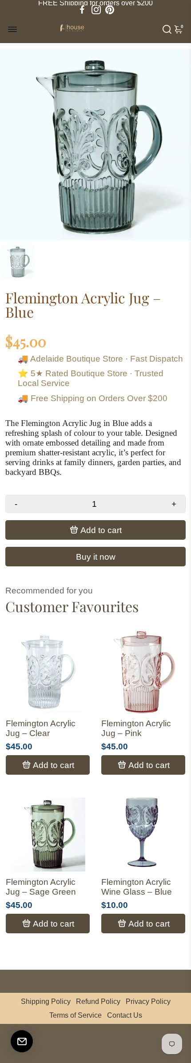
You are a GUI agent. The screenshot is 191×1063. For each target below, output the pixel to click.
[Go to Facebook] (82, 9)
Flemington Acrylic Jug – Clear (41, 728)
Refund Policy (98, 1001)
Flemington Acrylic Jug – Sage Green (41, 886)
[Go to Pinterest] (109, 9)
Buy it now (95, 556)
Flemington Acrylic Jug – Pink (136, 728)
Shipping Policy (46, 1001)
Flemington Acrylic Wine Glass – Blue (136, 886)
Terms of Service (75, 1015)
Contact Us (124, 1015)
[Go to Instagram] (96, 9)
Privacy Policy (148, 1001)
